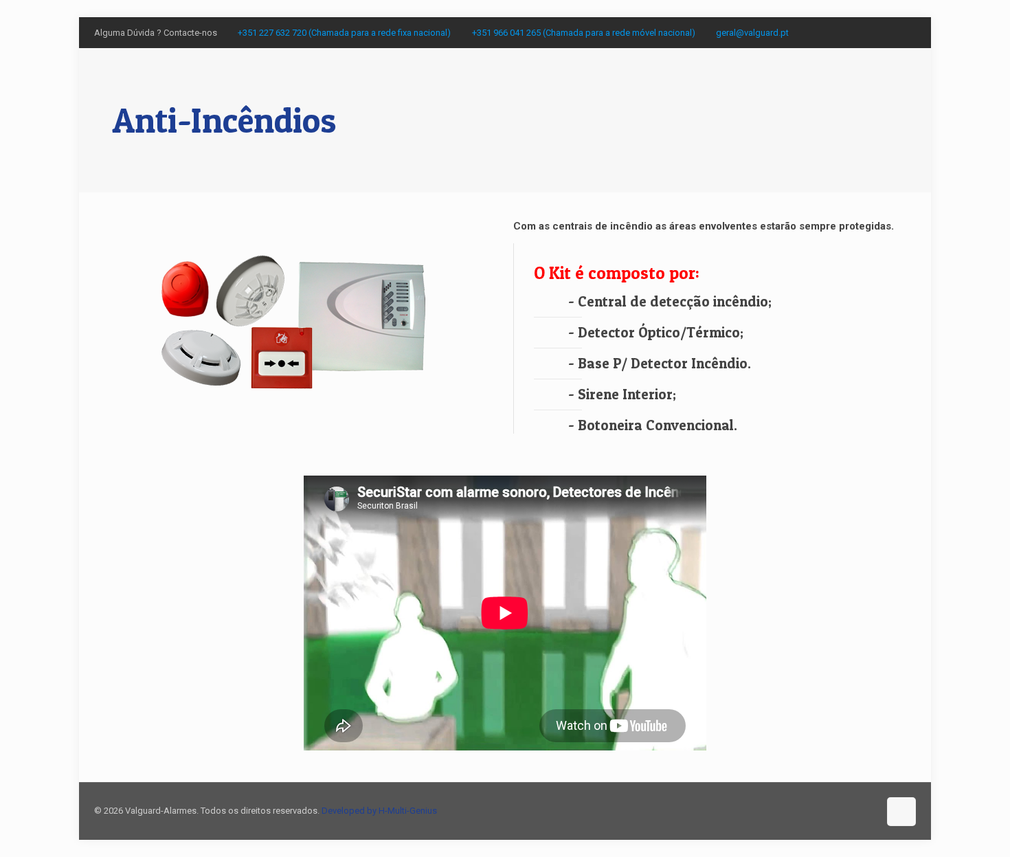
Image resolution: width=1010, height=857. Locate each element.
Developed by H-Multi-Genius (379, 810)
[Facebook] (908, 32)
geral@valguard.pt (752, 32)
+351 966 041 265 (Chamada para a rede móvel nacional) (583, 32)
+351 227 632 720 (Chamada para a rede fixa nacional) (344, 32)
